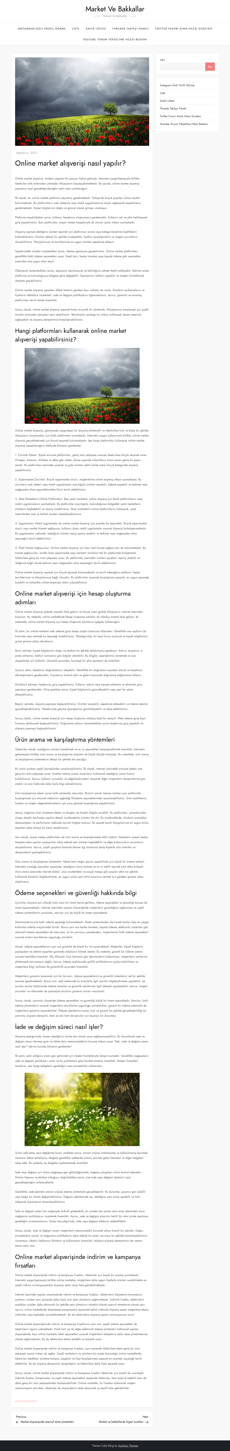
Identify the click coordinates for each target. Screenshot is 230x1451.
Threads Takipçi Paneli (130, 28)
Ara (162, 60)
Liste (76, 28)
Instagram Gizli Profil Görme (42, 28)
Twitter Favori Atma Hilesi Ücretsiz (183, 28)
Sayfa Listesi (96, 28)
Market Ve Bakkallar (115, 9)
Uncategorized (26, 1401)
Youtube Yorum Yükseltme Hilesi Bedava (115, 39)
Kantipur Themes (128, 1446)
